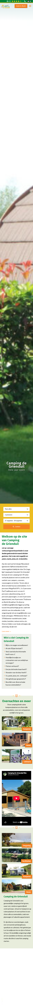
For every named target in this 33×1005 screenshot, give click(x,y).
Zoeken (17, 527)
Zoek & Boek (21, 6)
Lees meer (5, 631)
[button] (29, 1)
